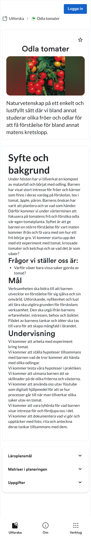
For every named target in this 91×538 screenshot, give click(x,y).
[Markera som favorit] (80, 39)
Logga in (75, 9)
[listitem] (15, 529)
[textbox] (45, 293)
